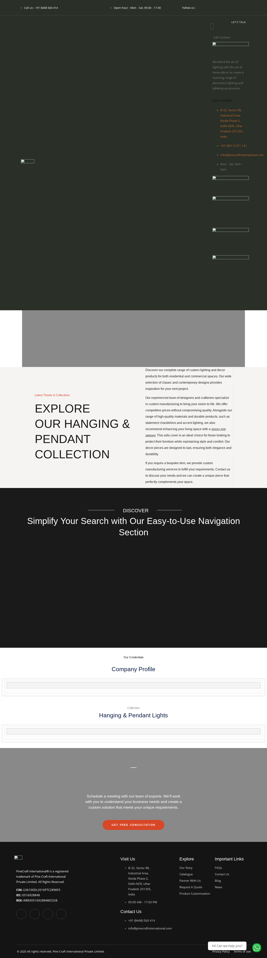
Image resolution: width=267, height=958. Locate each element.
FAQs (218, 868)
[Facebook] (204, 7)
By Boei (257, 955)
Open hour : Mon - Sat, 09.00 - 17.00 (137, 8)
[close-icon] (212, 32)
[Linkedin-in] (246, 7)
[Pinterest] (238, 288)
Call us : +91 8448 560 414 (41, 8)
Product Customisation (194, 893)
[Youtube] (232, 7)
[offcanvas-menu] (212, 26)
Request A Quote (190, 887)
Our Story (186, 868)
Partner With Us (190, 881)
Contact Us (222, 874)
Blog (218, 881)
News (218, 887)
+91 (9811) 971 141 (233, 146)
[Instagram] (218, 7)
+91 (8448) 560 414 (141, 920)
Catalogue (186, 874)
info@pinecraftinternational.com (242, 155)
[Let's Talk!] (256, 947)
